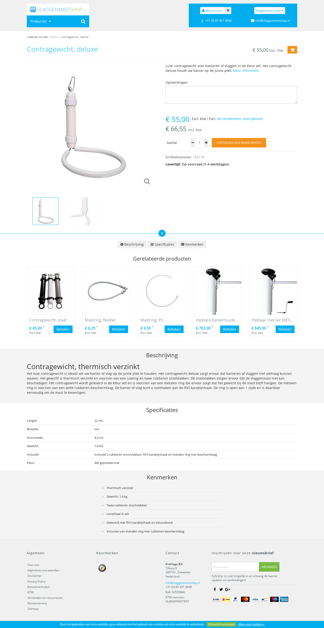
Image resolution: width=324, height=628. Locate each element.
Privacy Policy (36, 581)
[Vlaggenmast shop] (58, 9)
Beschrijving (133, 244)
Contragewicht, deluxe (74, 37)
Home (53, 37)
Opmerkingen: (177, 82)
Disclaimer (35, 576)
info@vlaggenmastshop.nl (183, 583)
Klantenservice (37, 603)
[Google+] (227, 589)
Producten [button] (39, 21)
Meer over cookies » (251, 624)
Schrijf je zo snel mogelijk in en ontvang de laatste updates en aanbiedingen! (244, 578)
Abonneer (269, 567)
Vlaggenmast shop (268, 11)
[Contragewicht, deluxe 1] (92, 126)
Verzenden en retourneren (45, 598)
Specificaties (164, 244)
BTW (31, 592)
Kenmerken (194, 244)
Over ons (33, 565)
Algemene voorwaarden (43, 570)
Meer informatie (246, 70)
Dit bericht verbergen (221, 624)
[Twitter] (221, 589)
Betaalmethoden (39, 587)
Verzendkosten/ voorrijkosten (240, 118)
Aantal (172, 142)
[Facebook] (215, 589)
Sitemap (33, 609)
